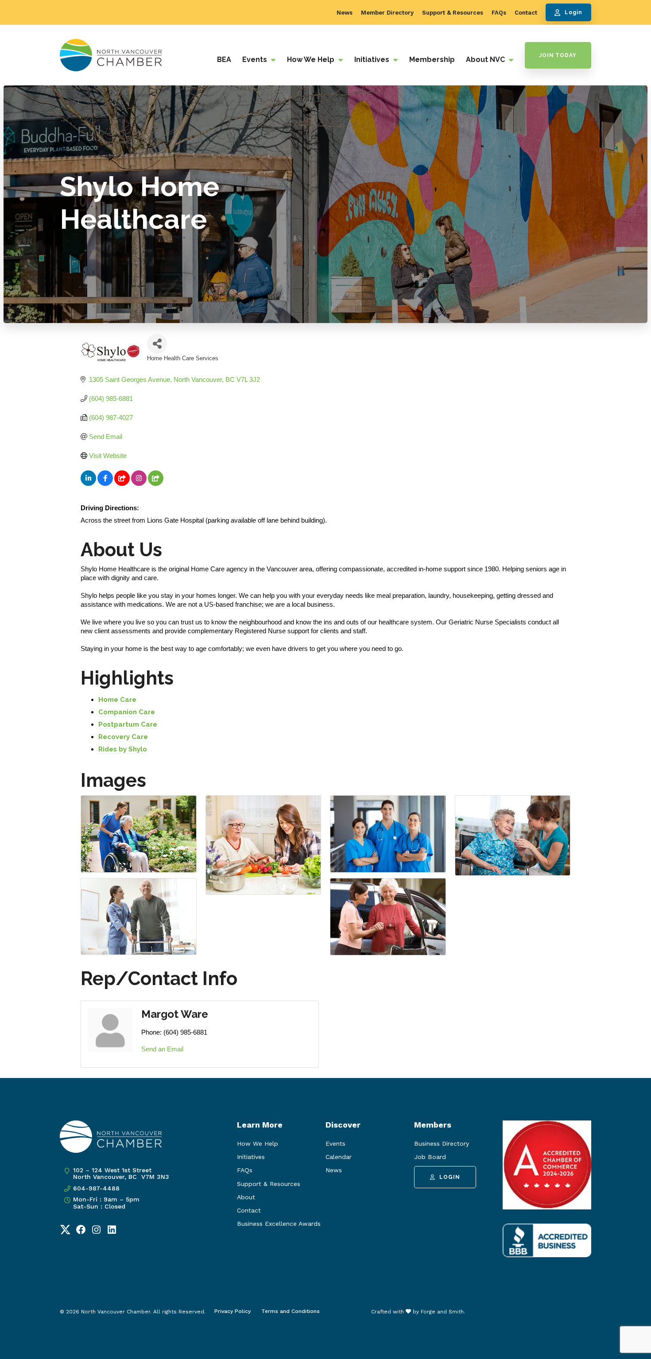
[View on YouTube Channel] (122, 483)
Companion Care (126, 712)
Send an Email (162, 1049)
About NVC (486, 59)
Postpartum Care (127, 724)
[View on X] (155, 483)
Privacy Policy (232, 1311)
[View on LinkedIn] (88, 483)
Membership (432, 59)
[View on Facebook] (105, 483)
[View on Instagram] (139, 483)
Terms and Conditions (290, 1311)
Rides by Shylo (122, 749)
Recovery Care (123, 737)
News (345, 12)
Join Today (558, 55)
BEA (224, 59)
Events (255, 59)
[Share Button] (157, 344)
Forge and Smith (442, 1312)
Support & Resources (452, 12)
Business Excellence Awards (279, 1223)
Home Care (117, 700)
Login (573, 12)
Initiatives (372, 59)
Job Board (430, 1156)
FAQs (499, 12)
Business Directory (441, 1143)
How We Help (311, 59)
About (246, 1197)
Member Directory (387, 12)
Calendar (339, 1156)
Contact (526, 12)
